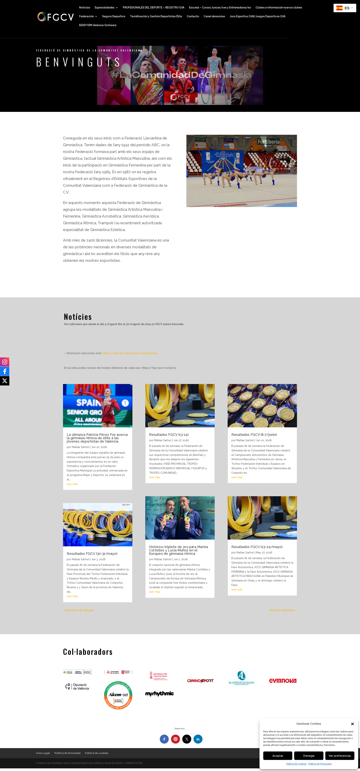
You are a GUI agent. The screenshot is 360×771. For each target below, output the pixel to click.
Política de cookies (296, 764)
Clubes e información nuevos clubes (279, 7)
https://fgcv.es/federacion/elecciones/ (130, 353)
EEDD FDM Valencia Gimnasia (97, 25)
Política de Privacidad (320, 764)
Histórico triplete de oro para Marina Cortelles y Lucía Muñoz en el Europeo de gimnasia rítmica (178, 550)
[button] (352, 724)
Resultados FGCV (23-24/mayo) (256, 547)
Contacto (193, 16)
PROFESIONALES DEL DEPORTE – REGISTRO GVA (153, 7)
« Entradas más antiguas (78, 610)
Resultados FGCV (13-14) (168, 435)
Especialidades (104, 7)
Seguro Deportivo (113, 16)
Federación (86, 16)
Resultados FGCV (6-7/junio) (254, 435)
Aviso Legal (43, 753)
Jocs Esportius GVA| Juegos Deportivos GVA (257, 16)
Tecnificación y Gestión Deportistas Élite (156, 16)
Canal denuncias (214, 16)
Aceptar (277, 755)
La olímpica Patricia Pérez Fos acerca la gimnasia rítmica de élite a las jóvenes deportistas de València (97, 438)
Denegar (309, 755)
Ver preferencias (340, 755)
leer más (72, 484)
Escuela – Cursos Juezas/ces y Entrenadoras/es (220, 7)
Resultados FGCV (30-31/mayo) (92, 554)
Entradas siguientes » (283, 610)
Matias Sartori (80, 447)
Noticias (84, 7)
